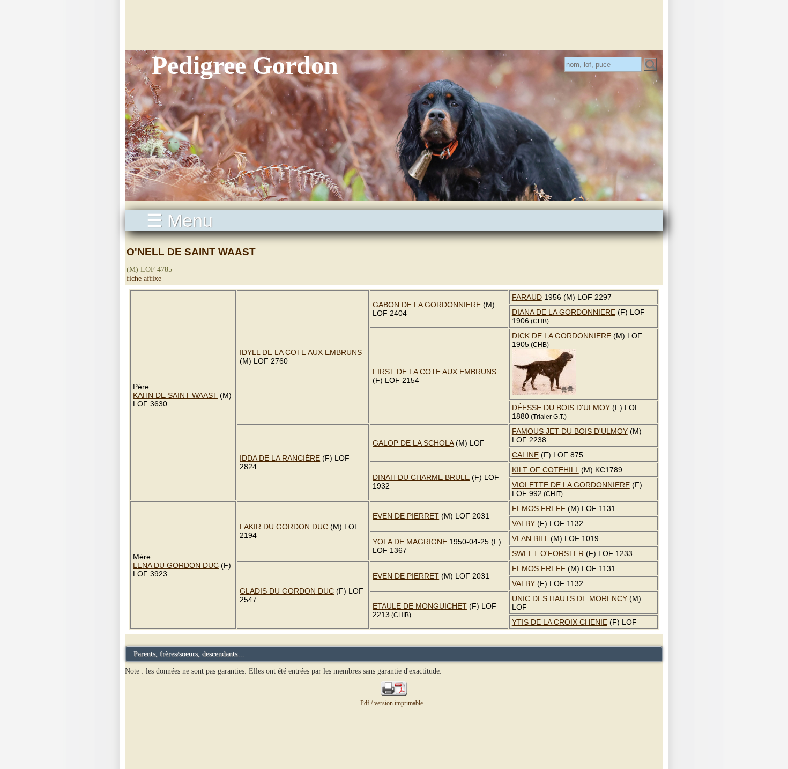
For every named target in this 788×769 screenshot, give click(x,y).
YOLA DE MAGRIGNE (410, 541)
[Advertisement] (394, 24)
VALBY (523, 523)
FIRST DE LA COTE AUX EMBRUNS (434, 371)
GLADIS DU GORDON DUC (287, 591)
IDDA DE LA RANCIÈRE (280, 458)
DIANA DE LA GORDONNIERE (563, 312)
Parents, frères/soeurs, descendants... (188, 653)
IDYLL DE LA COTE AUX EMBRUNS (301, 352)
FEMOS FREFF (539, 508)
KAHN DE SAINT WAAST (175, 395)
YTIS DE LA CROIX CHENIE (559, 622)
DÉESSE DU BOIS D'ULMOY (561, 407)
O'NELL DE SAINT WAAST (191, 251)
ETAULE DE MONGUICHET (420, 606)
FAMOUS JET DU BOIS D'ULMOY (570, 431)
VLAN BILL (530, 538)
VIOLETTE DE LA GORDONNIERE (571, 484)
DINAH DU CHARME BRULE (421, 477)
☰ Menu (179, 220)
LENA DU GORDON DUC (176, 565)
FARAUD (527, 297)
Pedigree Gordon (245, 65)
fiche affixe (144, 278)
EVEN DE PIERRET (406, 516)
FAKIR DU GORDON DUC (284, 526)
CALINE (525, 454)
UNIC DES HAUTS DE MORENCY (569, 598)
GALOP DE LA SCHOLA (413, 443)
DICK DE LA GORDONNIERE (561, 335)
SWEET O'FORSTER (548, 553)
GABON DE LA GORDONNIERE (427, 304)
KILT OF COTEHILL (545, 469)
